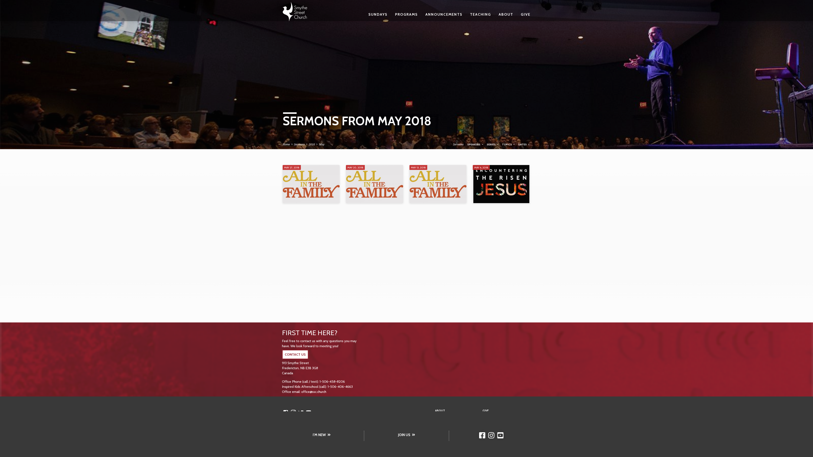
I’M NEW (319, 435)
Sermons (299, 144)
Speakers (474, 144)
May (322, 144)
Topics (507, 144)
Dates (522, 144)
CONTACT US (295, 354)
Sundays (377, 14)
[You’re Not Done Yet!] (374, 184)
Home (286, 144)
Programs (406, 14)
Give (525, 14)
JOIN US (404, 435)
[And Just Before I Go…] (501, 184)
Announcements (443, 14)
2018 (312, 144)
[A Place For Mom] (437, 184)
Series (491, 144)
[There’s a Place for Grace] (311, 184)
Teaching (480, 14)
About (506, 14)
